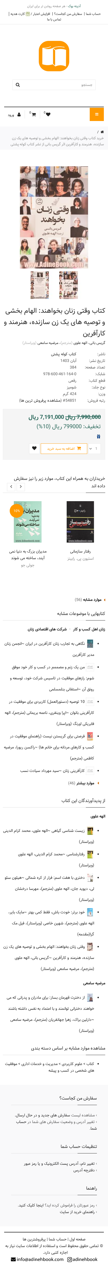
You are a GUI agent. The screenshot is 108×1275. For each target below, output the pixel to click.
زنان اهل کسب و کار (89, 629)
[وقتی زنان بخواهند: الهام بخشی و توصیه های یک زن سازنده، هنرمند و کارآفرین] (67, 285)
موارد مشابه (92, 599)
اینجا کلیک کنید (31, 1205)
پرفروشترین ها (34, 1239)
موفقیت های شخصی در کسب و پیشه (49, 1067)
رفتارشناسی (76, 854)
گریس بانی (97, 343)
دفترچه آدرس (84, 1170)
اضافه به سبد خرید (61, 449)
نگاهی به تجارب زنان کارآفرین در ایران (55, 643)
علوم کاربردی (72, 1064)
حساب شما (93, 13)
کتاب (90, 1064)
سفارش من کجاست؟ (68, 13)
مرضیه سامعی (47, 343)
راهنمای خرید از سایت (77, 1212)
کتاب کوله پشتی (63, 354)
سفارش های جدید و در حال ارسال (43, 1115)
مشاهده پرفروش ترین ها (40, 400)
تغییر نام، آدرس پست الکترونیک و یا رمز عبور (59, 1163)
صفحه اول (78, 1239)
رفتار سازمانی (80, 551)
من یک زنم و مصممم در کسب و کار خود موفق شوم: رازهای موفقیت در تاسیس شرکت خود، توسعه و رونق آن (52, 678)
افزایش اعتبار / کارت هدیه (30, 14)
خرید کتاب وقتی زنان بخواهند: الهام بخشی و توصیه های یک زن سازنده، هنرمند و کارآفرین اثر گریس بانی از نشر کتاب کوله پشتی (57, 141)
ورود (11, 115)
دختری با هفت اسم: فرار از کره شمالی (55, 877)
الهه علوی (80, 343)
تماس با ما (54, 19)
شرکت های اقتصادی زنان (47, 629)
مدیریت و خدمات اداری (39, 1064)
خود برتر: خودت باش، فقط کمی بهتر (57, 912)
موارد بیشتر (85, 783)
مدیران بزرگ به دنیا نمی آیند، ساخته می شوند (28, 554)
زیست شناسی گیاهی (69, 830)
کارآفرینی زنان (74, 770)
